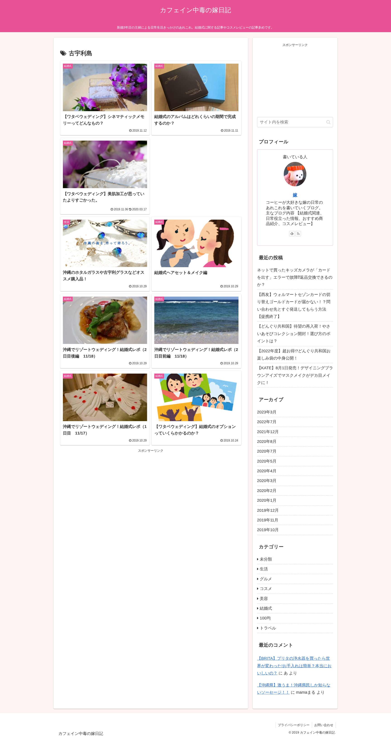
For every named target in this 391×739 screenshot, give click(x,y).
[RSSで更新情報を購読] (298, 233)
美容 (264, 598)
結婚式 (266, 608)
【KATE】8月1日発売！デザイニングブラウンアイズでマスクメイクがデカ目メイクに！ (295, 375)
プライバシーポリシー (294, 725)
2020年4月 (267, 471)
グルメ (266, 579)
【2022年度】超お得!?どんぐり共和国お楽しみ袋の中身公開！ (294, 354)
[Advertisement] (196, 171)
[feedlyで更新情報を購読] (292, 233)
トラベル (268, 628)
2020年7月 (267, 451)
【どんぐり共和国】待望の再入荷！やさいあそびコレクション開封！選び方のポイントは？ (293, 333)
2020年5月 (267, 461)
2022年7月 (267, 422)
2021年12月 (268, 431)
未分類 (266, 559)
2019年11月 (267, 520)
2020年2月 (267, 490)
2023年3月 (267, 412)
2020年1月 (267, 500)
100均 (265, 618)
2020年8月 (267, 441)
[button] (328, 122)
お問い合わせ (323, 725)
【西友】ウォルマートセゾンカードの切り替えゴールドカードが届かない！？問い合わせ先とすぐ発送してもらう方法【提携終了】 (293, 305)
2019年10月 (268, 530)
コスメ (266, 588)
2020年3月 (267, 480)
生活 (264, 569)
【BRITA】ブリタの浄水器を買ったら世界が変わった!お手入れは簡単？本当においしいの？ (294, 665)
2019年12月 (268, 510)
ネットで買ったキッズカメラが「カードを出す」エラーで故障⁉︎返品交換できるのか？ (294, 277)
